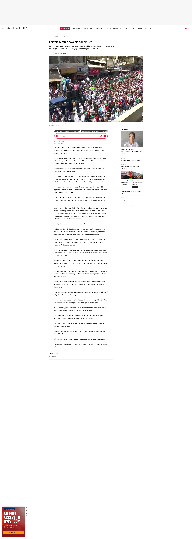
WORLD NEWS (88, 28)
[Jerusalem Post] (16, 28)
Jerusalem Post (52, 36)
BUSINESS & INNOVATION (113, 28)
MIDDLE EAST (99, 28)
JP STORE (148, 28)
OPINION (139, 28)
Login (187, 28)
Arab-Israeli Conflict (61, 36)
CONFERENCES (65, 28)
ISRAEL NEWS (77, 28)
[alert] (13, 522)
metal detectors (52, 356)
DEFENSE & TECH (129, 28)
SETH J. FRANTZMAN (59, 141)
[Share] (50, 53)
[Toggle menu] (3, 28)
